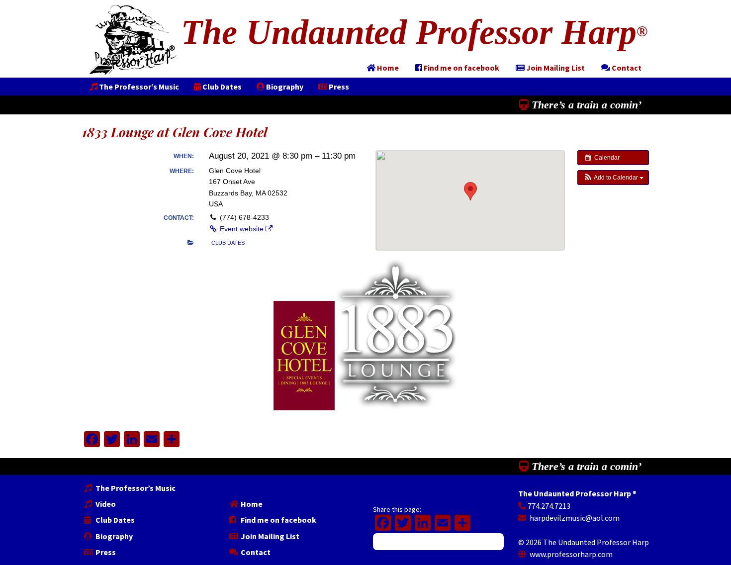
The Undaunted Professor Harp (414, 32)
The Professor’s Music (135, 488)
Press (105, 552)
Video (105, 504)
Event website (242, 229)
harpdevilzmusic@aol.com (574, 518)
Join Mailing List (269, 536)
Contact (255, 552)
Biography (113, 536)
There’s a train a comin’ (585, 104)
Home (251, 504)
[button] (613, 178)
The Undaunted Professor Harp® (133, 40)
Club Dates (114, 520)
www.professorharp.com (570, 554)
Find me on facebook (277, 520)
